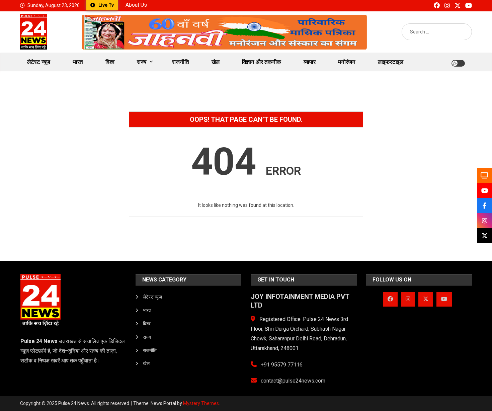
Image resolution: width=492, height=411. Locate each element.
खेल (216, 62)
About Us (136, 5)
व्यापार (310, 62)
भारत (78, 62)
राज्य (141, 62)
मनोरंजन (346, 62)
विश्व (109, 62)
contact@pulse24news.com (292, 381)
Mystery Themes (201, 403)
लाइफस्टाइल (390, 62)
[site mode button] (458, 63)
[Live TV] (484, 175)
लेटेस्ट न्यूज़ (38, 62)
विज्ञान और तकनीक (261, 62)
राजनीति (180, 62)
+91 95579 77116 (281, 364)
